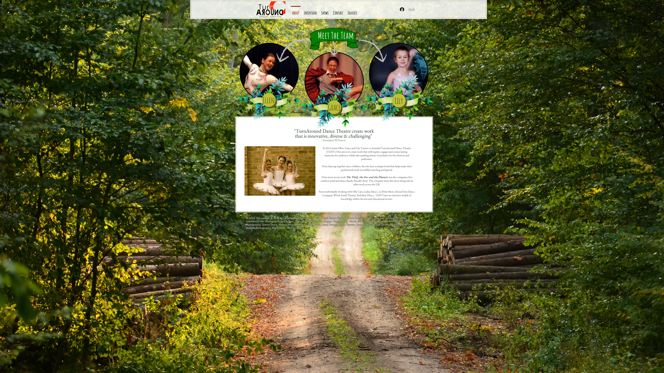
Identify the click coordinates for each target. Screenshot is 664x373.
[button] (352, 11)
